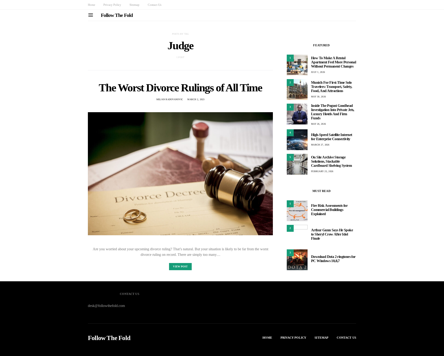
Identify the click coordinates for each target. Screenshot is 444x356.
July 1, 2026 (318, 72)
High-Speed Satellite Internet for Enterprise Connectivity (331, 137)
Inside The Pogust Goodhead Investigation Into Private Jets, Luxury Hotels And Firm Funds (332, 112)
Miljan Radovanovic (169, 99)
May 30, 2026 (318, 96)
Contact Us (154, 4)
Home (91, 4)
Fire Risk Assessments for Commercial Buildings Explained (329, 210)
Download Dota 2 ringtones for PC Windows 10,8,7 (333, 259)
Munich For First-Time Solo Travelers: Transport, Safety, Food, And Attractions (331, 86)
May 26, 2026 (318, 124)
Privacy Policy (112, 4)
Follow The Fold (117, 15)
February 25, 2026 (322, 171)
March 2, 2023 (195, 99)
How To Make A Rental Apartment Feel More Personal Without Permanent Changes (333, 62)
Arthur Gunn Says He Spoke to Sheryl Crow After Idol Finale (332, 234)
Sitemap (134, 4)
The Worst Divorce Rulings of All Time (180, 87)
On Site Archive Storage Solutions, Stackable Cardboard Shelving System (331, 161)
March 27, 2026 (320, 144)
